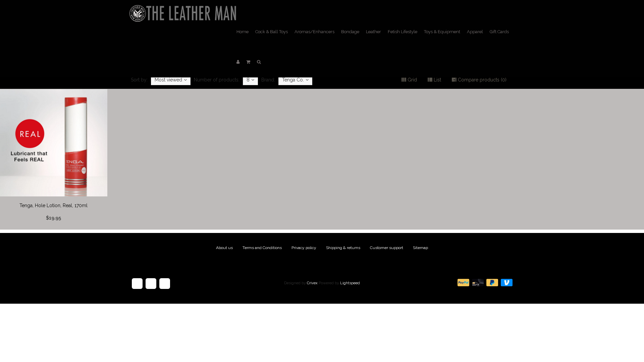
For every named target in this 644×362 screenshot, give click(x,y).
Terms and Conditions (262, 247)
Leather (373, 31)
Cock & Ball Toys (271, 31)
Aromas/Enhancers (314, 31)
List (436, 79)
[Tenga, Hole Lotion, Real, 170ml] (53, 159)
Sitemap (420, 247)
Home (242, 31)
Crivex (312, 283)
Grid (411, 79)
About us (224, 247)
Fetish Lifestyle (402, 31)
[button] (248, 62)
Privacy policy (303, 247)
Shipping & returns (343, 247)
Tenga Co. (293, 79)
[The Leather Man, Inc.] (184, 8)
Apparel (475, 31)
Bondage (350, 31)
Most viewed (168, 79)
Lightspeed (350, 283)
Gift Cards (499, 31)
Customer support (386, 247)
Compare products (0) (481, 79)
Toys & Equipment (442, 31)
